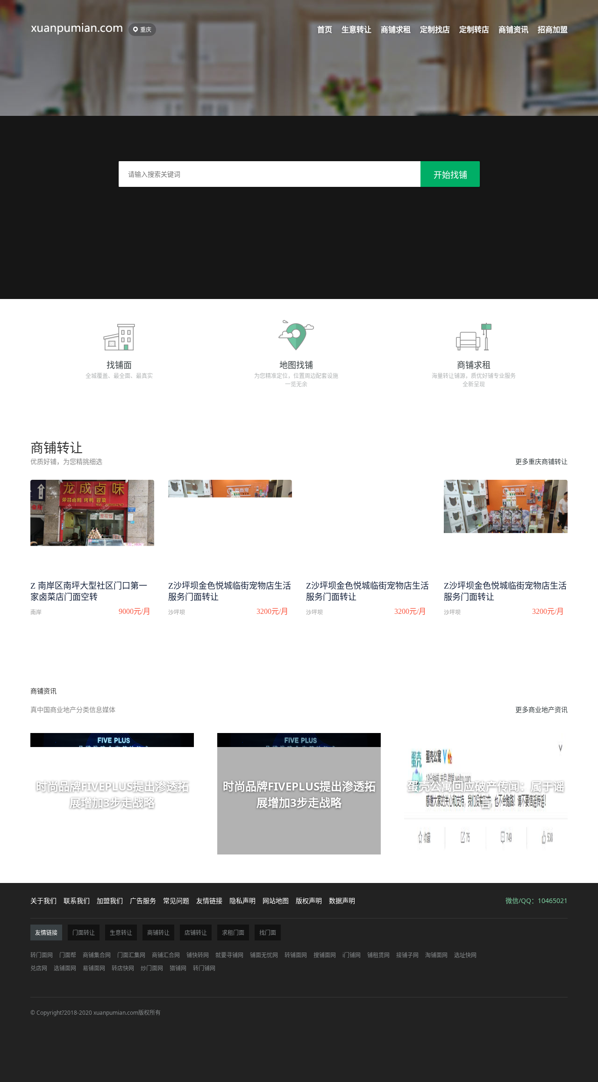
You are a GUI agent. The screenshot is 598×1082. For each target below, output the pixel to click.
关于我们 (43, 900)
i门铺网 (351, 955)
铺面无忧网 (264, 955)
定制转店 (474, 29)
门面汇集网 (131, 955)
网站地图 (276, 900)
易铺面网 (94, 968)
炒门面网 (152, 968)
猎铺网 (178, 968)
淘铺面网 (436, 955)
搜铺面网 (324, 955)
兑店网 (38, 968)
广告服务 (143, 900)
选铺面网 (65, 968)
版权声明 (309, 900)
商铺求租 (396, 29)
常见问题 (176, 900)
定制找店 (435, 29)
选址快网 (465, 955)
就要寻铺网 (229, 955)
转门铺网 (204, 968)
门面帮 (67, 955)
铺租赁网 (378, 955)
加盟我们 (110, 900)
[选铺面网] (77, 27)
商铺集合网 (97, 955)
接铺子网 (407, 955)
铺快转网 (197, 955)
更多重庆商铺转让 (541, 461)
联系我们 (77, 900)
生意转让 (356, 29)
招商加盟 (553, 29)
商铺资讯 (513, 29)
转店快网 (123, 968)
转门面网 (41, 955)
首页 (324, 29)
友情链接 (209, 900)
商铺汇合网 (166, 955)
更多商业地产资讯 (541, 709)
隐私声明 (242, 900)
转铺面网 (296, 955)
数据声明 (342, 900)
